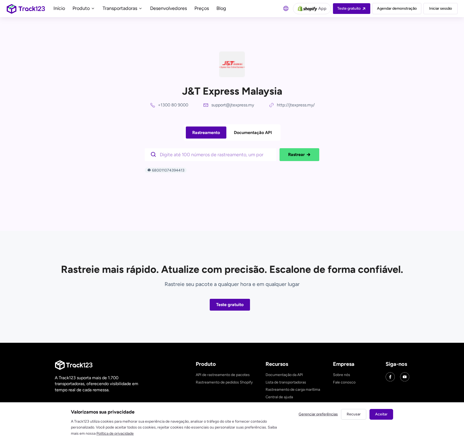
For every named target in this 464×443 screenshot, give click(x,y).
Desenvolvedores (168, 8)
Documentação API (253, 132)
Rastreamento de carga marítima (293, 389)
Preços (201, 8)
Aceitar (381, 414)
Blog (221, 8)
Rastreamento (206, 132)
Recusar (354, 414)
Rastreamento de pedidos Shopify (224, 382)
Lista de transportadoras (286, 382)
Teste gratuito (230, 304)
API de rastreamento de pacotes (223, 375)
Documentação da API (284, 375)
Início (59, 8)
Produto (82, 8)
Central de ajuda (279, 397)
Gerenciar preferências (318, 414)
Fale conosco (344, 382)
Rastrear (296, 154)
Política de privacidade (115, 433)
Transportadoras (120, 8)
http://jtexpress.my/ (296, 104)
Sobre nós (341, 375)
